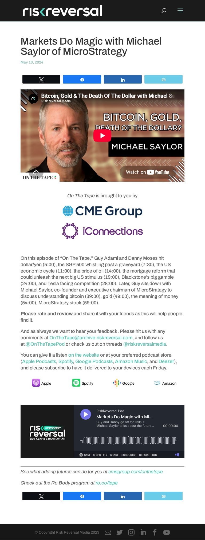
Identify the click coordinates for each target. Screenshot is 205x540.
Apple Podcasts (39, 361)
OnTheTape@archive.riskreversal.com (90, 337)
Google (128, 383)
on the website (83, 355)
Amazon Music (131, 361)
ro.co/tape (107, 483)
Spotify (65, 361)
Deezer (166, 361)
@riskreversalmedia (144, 344)
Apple (46, 383)
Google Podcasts (94, 361)
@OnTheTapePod (45, 344)
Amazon (169, 383)
